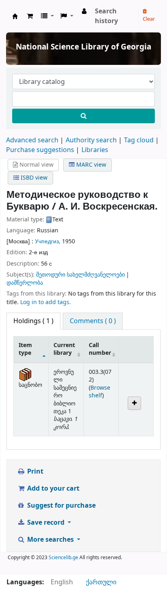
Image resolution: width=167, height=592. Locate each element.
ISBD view (33, 178)
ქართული (101, 582)
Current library (64, 349)
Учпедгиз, (48, 241)
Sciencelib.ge (63, 557)
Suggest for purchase (61, 505)
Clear (149, 19)
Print (34, 471)
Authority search (91, 140)
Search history (106, 16)
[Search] (83, 116)
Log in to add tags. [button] (45, 302)
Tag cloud (139, 140)
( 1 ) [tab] (33, 321)
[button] (30, 16)
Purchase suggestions (40, 150)
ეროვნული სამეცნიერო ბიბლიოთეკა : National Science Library (15, 16)
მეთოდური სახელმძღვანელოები (80, 274)
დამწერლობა (24, 283)
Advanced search (32, 140)
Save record (46, 523)
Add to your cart (52, 488)
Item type (25, 349)
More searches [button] (50, 540)
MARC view (90, 165)
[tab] (93, 321)
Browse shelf (99, 392)
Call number (100, 349)
